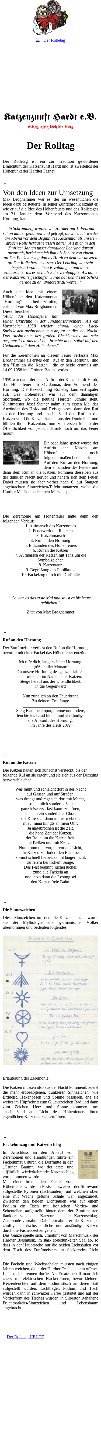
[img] (50, 17)
